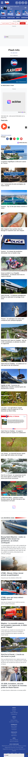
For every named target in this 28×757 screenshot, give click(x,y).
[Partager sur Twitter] (10, 139)
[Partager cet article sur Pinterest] (14, 139)
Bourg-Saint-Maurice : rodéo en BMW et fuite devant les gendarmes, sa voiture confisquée (13, 540)
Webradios (14, 735)
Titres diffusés (14, 712)
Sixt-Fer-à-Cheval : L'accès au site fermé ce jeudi (12, 655)
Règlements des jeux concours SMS (14, 747)
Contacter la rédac (14, 722)
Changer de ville (24, 21)
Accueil (3, 17)
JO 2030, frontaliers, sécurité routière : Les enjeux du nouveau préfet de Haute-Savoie (14, 685)
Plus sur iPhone (14, 739)
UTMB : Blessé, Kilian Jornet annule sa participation (12, 574)
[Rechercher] (22, 2)
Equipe (14, 711)
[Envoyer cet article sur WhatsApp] (17, 139)
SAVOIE (13, 23)
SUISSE (22, 23)
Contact (14, 709)
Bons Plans (11, 17)
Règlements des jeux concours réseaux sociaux (14, 745)
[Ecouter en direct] (19, 2)
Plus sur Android (14, 741)
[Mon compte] (26, 2)
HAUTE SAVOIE (5, 23)
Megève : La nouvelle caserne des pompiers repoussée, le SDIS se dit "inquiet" (14, 625)
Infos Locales (14, 720)
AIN (18, 23)
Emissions (14, 727)
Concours (14, 729)
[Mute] (25, 8)
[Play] (2, 8)
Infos (18, 17)
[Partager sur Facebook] (7, 139)
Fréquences (14, 714)
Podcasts (14, 733)
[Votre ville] (16, 2)
